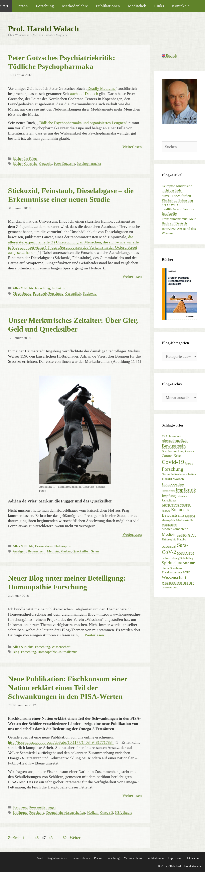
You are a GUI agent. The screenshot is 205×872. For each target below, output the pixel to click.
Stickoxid (89, 293)
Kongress (166, 510)
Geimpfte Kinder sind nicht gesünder (177, 188)
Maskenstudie (184, 520)
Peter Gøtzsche (64, 163)
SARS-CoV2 (185, 552)
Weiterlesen (132, 147)
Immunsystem (168, 491)
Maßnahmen (169, 524)
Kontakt (179, 6)
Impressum (175, 858)
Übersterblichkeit (170, 587)
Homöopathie (47, 652)
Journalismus (67, 652)
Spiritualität (172, 562)
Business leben (80, 858)
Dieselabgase (22, 293)
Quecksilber (80, 551)
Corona (190, 451)
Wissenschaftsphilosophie (178, 582)
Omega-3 (106, 812)
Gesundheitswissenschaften (65, 812)
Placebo (181, 539)
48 (51, 837)
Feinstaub (40, 293)
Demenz (189, 463)
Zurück (14, 837)
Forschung (45, 6)
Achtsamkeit (173, 436)
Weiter (75, 837)
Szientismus (176, 568)
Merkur (65, 551)
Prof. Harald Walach (43, 28)
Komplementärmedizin (176, 504)
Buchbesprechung (173, 451)
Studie (166, 568)
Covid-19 (173, 462)
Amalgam (19, 551)
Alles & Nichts (23, 288)
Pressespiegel (169, 545)
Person (22, 6)
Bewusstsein (44, 546)
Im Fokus (30, 158)
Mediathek (137, 6)
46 (37, 837)
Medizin (53, 551)
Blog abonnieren (57, 858)
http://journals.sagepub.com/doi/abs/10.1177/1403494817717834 (61, 742)
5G (163, 436)
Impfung (169, 496)
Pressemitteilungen (42, 807)
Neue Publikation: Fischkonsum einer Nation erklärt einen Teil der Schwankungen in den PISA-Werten (67, 688)
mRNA (192, 534)
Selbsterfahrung (171, 558)
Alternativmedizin (175, 440)
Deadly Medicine (101, 88)
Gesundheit (73, 293)
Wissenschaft (61, 647)
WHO (186, 572)
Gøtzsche (45, 163)
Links (159, 6)
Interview (182, 496)
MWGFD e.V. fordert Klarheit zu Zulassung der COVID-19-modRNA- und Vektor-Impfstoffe (178, 204)
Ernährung (20, 812)
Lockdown (190, 515)
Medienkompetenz (175, 529)
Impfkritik (186, 489)
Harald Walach (173, 479)
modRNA (182, 535)
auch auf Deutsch (84, 93)
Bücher (18, 158)
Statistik (189, 563)
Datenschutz (193, 858)
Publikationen (108, 6)
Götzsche (30, 163)
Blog (16, 652)
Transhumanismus (172, 572)
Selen (95, 551)
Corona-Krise (171, 456)
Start (40, 858)
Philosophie (62, 546)
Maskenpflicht (168, 520)
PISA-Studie (123, 812)
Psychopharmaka (89, 163)
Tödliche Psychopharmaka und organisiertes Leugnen (82, 123)
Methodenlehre (75, 6)
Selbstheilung (186, 558)
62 (65, 837)
